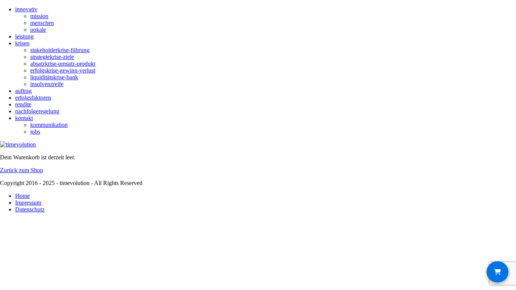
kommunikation (49, 125)
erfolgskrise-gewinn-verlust (62, 70)
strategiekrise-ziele (52, 57)
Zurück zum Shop (21, 170)
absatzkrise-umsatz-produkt (62, 63)
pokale (38, 29)
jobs (35, 131)
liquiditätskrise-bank (54, 77)
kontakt (24, 118)
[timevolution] (18, 144)
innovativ (26, 9)
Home (22, 196)
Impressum (28, 202)
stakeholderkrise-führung (60, 50)
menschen (42, 23)
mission (39, 16)
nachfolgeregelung (37, 111)
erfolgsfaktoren (33, 97)
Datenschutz (30, 209)
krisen (22, 43)
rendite (23, 104)
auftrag (23, 91)
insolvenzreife (46, 84)
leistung (24, 36)
